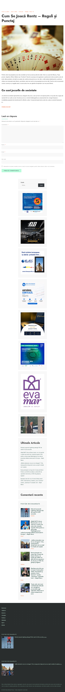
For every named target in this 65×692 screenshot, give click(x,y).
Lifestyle (26, 11)
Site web (4, 159)
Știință (22, 536)
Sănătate (32, 516)
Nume (4, 144)
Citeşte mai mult (6, 106)
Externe (3, 613)
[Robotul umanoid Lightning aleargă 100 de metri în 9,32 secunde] (25, 512)
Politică (32, 548)
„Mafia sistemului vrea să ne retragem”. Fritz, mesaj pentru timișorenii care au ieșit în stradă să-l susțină (32, 465)
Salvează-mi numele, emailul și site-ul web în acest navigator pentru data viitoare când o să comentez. (29, 166)
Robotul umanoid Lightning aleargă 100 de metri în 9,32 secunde (37, 511)
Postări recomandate (30, 504)
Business (4, 608)
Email (3, 152)
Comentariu (5, 124)
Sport (3, 622)
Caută (22, 182)
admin (7, 11)
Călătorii (4, 610)
